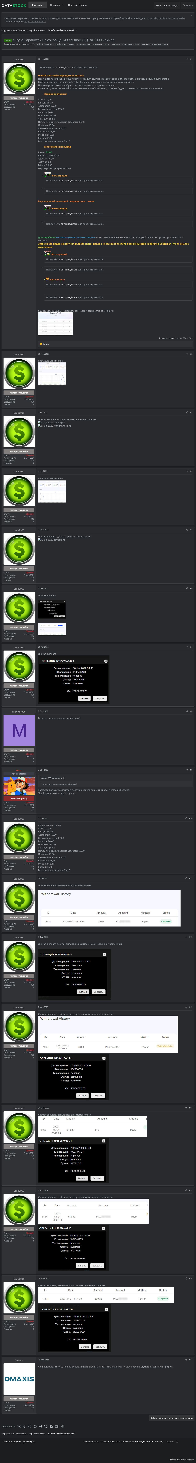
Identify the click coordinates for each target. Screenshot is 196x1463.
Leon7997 (10, 44)
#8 (191, 711)
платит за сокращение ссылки (125, 44)
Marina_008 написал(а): (51, 778)
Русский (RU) (29, 1441)
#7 (191, 647)
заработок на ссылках (64, 44)
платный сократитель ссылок (155, 44)
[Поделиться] (187, 59)
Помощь (159, 1441)
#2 (191, 354)
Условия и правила (110, 1441)
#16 (190, 1278)
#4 (191, 471)
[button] (44, 5)
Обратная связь (91, 1441)
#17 (190, 1359)
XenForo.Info (188, 1459)
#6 (191, 588)
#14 (190, 1108)
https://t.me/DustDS (35, 21)
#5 (191, 529)
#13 (190, 1007)
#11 (190, 878)
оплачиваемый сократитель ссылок (93, 44)
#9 (191, 770)
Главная (169, 1441)
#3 (191, 412)
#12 (190, 937)
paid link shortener (44, 44)
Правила (55, 4)
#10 (190, 818)
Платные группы (77, 4)
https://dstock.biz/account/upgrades (166, 18)
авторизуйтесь (63, 67)
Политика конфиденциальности (137, 1441)
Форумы (37, 4)
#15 (190, 1190)
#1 (191, 59)
